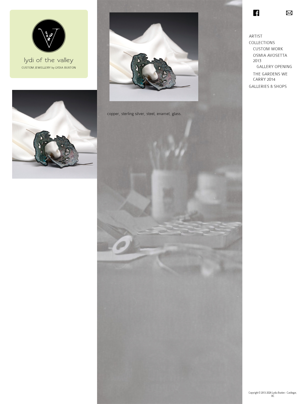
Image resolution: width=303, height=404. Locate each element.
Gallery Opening (274, 66)
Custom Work (268, 49)
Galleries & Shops (268, 86)
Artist (255, 36)
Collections (262, 43)
